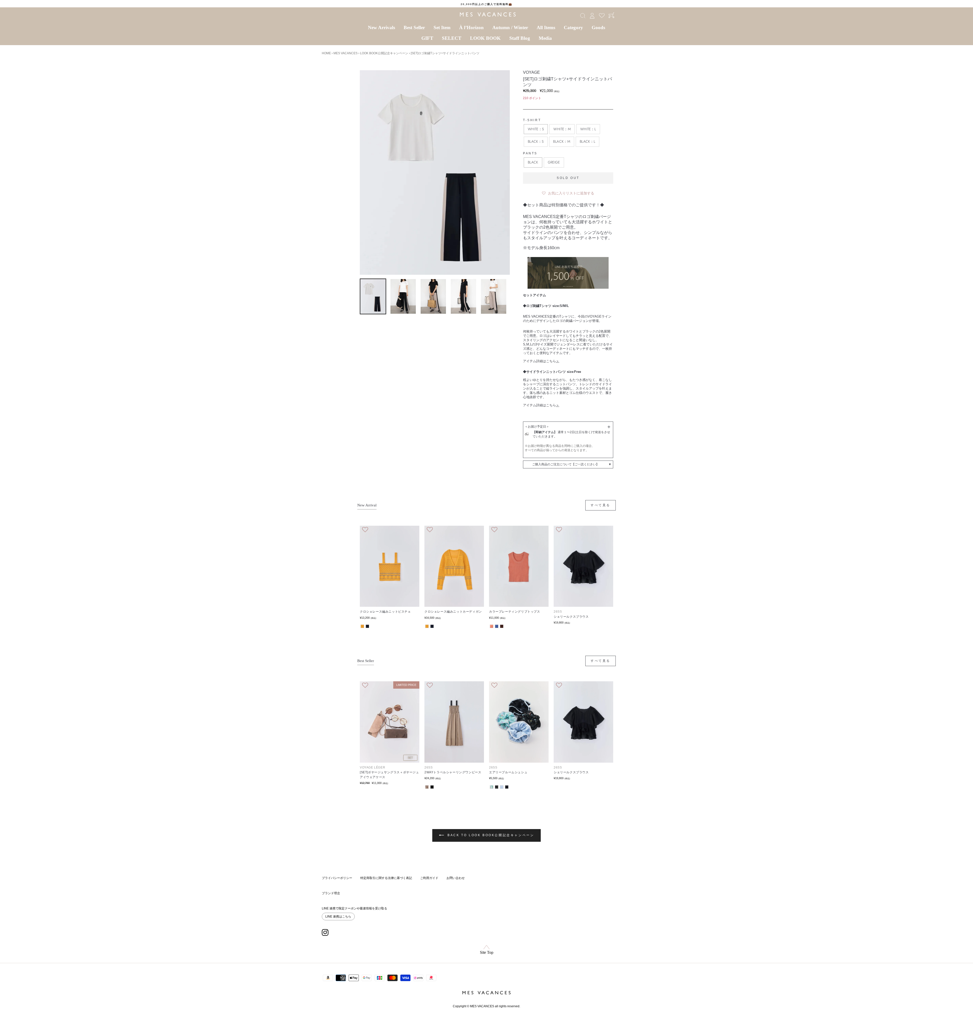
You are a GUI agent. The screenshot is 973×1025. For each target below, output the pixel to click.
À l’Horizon (471, 27)
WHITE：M (561, 129)
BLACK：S (536, 141)
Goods (598, 27)
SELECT (451, 38)
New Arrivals (381, 27)
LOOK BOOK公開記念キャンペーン (384, 53)
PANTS (530, 153)
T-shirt (532, 120)
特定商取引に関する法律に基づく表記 (386, 878)
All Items (546, 27)
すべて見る (600, 505)
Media (545, 38)
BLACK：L (587, 141)
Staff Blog (519, 38)
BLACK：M (561, 141)
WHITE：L (588, 129)
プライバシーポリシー (337, 878)
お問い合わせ (455, 878)
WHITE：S (536, 129)
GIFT (427, 38)
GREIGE (554, 162)
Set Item (442, 27)
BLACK (533, 162)
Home (326, 53)
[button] (568, 192)
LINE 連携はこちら (338, 916)
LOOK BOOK (485, 38)
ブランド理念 (331, 893)
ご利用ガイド (429, 878)
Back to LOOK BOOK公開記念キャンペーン (490, 835)
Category (573, 27)
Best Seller (414, 27)
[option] (486, 4)
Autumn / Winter (510, 27)
